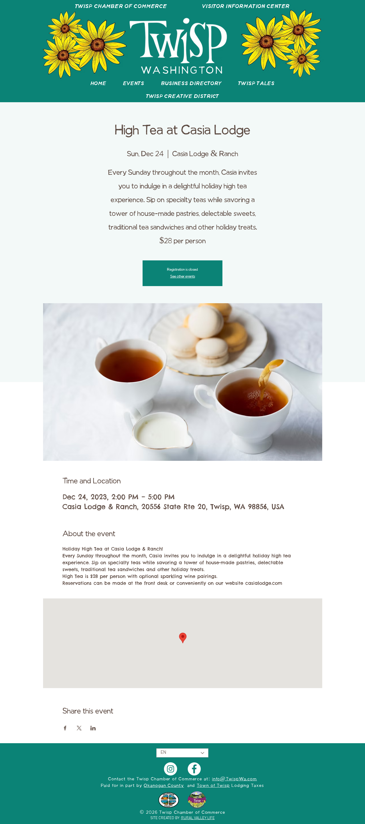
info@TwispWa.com (234, 779)
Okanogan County (164, 785)
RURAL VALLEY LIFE (198, 818)
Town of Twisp (213, 785)
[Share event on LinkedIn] (93, 728)
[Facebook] (194, 768)
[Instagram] (170, 768)
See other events (182, 276)
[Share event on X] (79, 728)
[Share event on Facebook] (65, 728)
